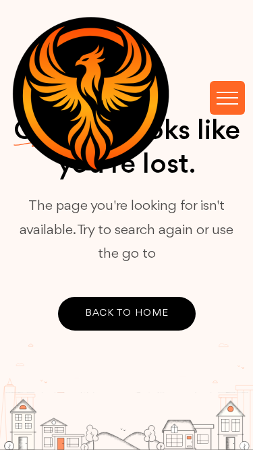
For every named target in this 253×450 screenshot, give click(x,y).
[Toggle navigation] (227, 98)
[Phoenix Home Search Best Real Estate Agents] (92, 97)
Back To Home (127, 313)
